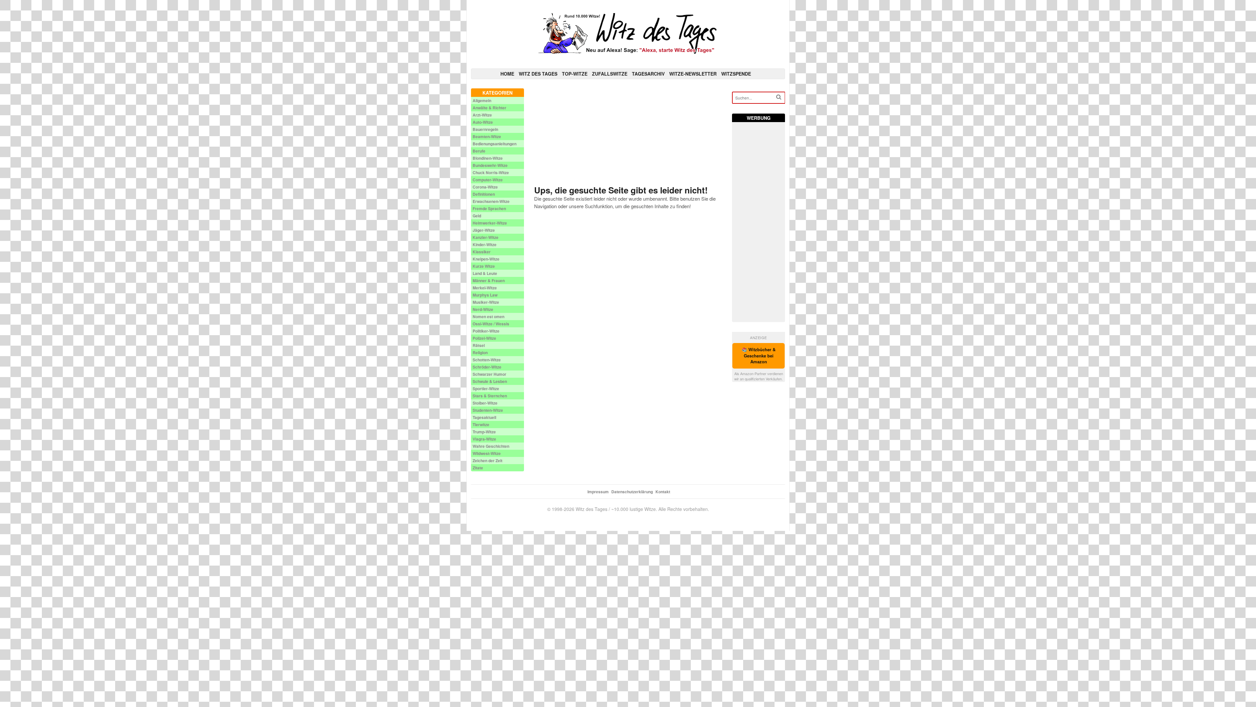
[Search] (778, 97)
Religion (480, 352)
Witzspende (736, 73)
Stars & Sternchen (490, 396)
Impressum (598, 492)
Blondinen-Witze (488, 158)
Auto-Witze (483, 122)
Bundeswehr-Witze (490, 165)
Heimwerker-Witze (490, 223)
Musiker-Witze (486, 302)
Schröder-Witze (487, 367)
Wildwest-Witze (487, 453)
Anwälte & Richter (489, 108)
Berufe (479, 151)
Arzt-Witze (482, 115)
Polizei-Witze (484, 338)
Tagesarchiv (648, 73)
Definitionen (484, 194)
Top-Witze (574, 73)
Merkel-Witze (485, 288)
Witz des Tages (538, 73)
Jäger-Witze (484, 230)
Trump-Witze (484, 432)
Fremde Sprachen (489, 208)
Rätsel (479, 345)
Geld (477, 216)
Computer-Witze (488, 180)
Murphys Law (485, 295)
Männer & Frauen (489, 280)
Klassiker (482, 252)
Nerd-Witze (483, 309)
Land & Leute (485, 273)
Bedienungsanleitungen (494, 144)
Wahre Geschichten (491, 446)
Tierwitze (481, 424)
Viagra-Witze (484, 439)
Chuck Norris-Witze (491, 172)
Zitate (478, 468)
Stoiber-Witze (485, 403)
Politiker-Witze (486, 331)
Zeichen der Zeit (487, 460)
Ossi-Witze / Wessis (491, 324)
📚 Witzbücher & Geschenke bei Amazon (759, 355)
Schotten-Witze (487, 360)
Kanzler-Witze (485, 237)
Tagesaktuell (484, 417)
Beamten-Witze (487, 136)
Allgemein (482, 100)
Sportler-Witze (486, 388)
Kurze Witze (484, 266)
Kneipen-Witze (486, 259)
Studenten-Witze (488, 410)
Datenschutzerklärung (632, 492)
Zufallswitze (609, 73)
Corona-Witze (485, 187)
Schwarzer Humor (489, 374)
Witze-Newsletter (693, 73)
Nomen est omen (488, 316)
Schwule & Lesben (490, 381)
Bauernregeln (485, 129)
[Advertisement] (628, 134)
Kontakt (662, 492)
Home (507, 73)
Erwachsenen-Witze (491, 201)
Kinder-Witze (485, 244)
